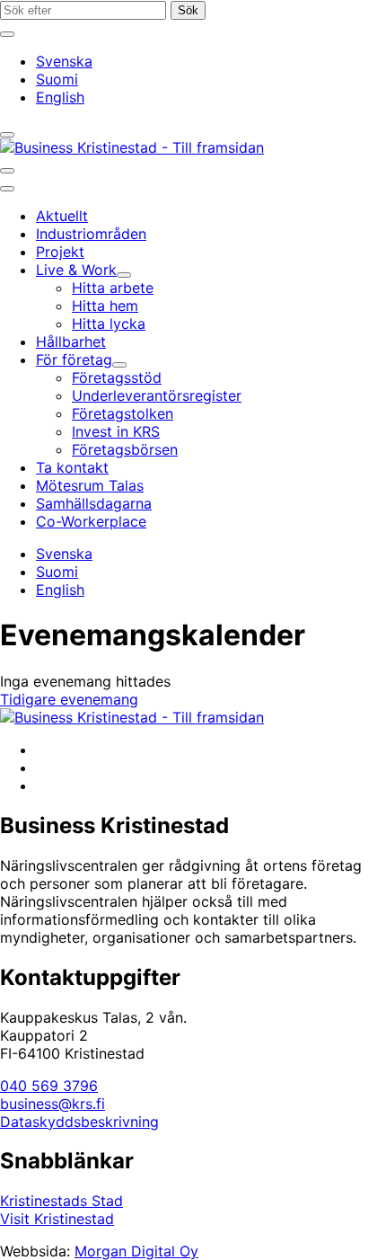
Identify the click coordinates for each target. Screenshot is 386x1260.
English (60, 97)
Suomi (57, 79)
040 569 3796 (49, 1086)
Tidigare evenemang (69, 699)
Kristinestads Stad (61, 1201)
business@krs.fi (52, 1104)
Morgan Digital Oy (136, 1251)
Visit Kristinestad (57, 1219)
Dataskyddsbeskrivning (79, 1122)
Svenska (64, 61)
